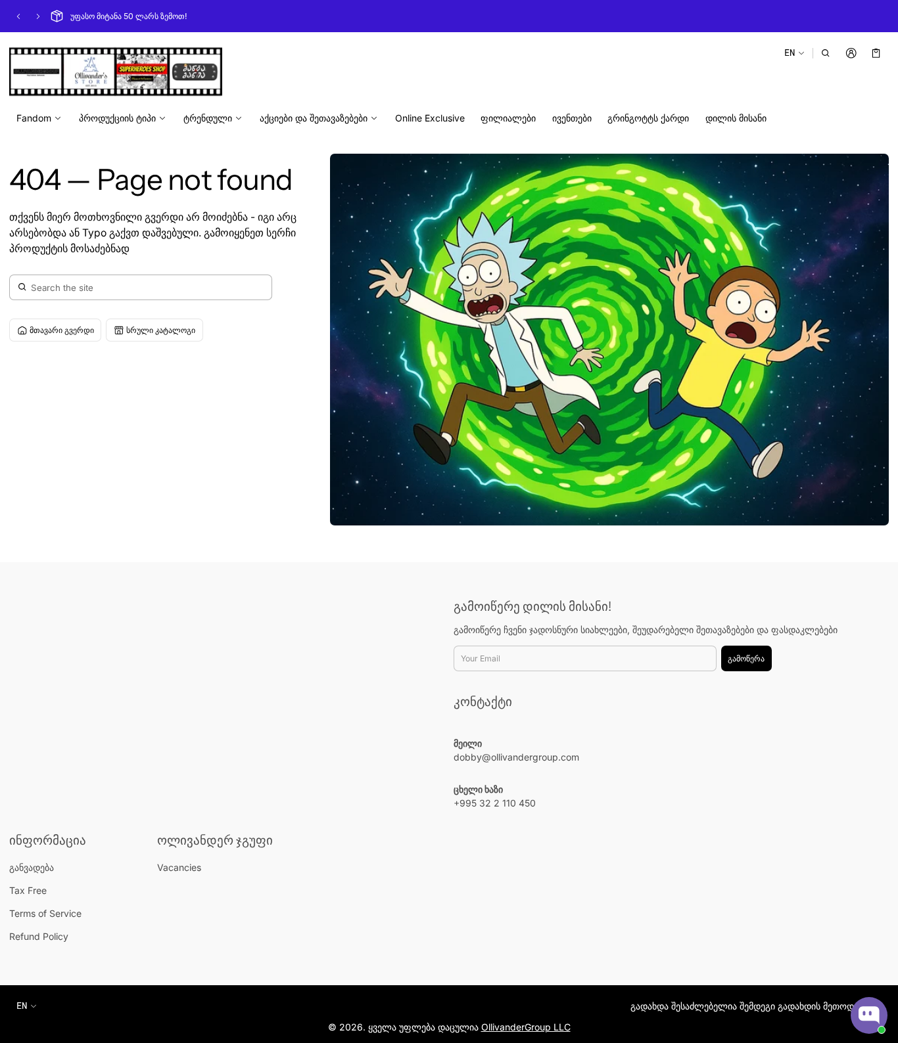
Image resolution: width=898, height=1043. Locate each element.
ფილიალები (508, 117)
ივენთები (572, 117)
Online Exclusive (430, 117)
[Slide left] (18, 16)
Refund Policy (38, 936)
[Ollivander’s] (115, 71)
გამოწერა (746, 658)
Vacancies (179, 867)
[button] (826, 52)
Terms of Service (45, 913)
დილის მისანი (736, 117)
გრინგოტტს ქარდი (648, 117)
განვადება (31, 867)
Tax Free (28, 890)
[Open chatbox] (869, 1015)
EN (789, 52)
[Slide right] (38, 16)
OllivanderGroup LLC (526, 1026)
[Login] (851, 52)
